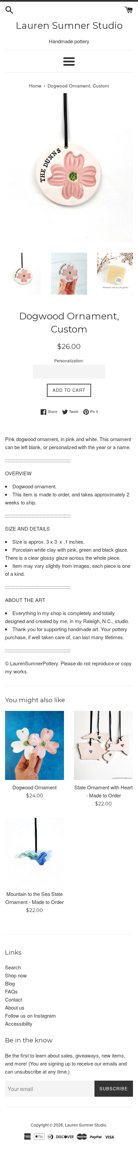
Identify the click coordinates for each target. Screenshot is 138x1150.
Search (13, 967)
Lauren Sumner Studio (69, 25)
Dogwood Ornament (34, 787)
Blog (10, 983)
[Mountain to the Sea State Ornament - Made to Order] (34, 852)
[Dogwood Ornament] (34, 745)
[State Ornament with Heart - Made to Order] (103, 745)
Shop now (16, 975)
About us (14, 1007)
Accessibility (18, 1023)
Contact (13, 999)
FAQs (11, 991)
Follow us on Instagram (30, 1015)
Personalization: (69, 360)
